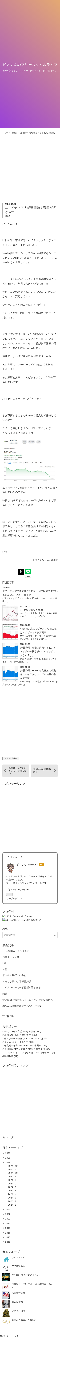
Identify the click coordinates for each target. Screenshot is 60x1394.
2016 (7, 1242)
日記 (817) (22, 1031)
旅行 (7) (45, 1038)
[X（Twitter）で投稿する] (21, 572)
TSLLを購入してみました (16, 951)
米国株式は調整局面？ (42, 770)
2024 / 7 (12, 1183)
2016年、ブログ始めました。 (26, 1275)
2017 (7, 1237)
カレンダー (9, 1137)
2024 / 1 (12, 1205)
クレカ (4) (9, 1042)
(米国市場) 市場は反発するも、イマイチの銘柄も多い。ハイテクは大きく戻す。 (38, 651)
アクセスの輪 (18, 1311)
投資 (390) (35, 1031)
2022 (7, 1214)
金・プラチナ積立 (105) (16, 1038)
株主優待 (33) (42, 1049)
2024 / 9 (12, 1176)
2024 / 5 (12, 1190)
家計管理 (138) (29, 1035)
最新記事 (8, 945)
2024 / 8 (12, 1180)
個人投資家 (17, 1302)
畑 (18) (34, 1052)
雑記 (4, 963)
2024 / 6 (12, 1187)
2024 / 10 (13, 1173)
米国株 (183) (40, 1045)
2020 (7, 1223)
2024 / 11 (12, 1169)
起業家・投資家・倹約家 (24, 1319)
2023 (7, 1209)
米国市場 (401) (11, 1035)
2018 (7, 1232)
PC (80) (34, 1038)
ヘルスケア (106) (25, 1042)
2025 (7, 1157)
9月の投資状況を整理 (31, 610)
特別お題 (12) (11, 1056)
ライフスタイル (19, 1257)
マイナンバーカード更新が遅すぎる (21, 987)
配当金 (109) (26, 1049)
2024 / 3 (12, 1197)
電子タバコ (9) (47, 1052)
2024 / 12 (13, 1166)
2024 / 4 (12, 1194)
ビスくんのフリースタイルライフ (30, 65)
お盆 (4, 969)
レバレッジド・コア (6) (16, 1052)
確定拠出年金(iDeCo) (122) (18, 1045)
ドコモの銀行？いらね (14, 975)
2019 (7, 1228)
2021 (7, 1218)
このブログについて (16, 898)
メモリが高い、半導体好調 (16, 981)
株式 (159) (9, 1031)
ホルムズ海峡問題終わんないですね (21, 1005)
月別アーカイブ (12, 1147)
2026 (7, 1153)
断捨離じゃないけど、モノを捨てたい (18, 771)
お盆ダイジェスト (12, 957)
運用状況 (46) (11, 1049)
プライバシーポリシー (17, 889)
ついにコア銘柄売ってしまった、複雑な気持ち (27, 999)
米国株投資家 (18, 1293)
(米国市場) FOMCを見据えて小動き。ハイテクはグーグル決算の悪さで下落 (38, 674)
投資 (8, 216)
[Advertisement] (30, 165)
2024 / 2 (12, 1201)
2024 (7, 1162)
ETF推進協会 (18, 1266)
